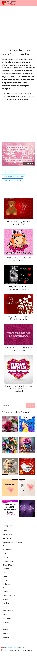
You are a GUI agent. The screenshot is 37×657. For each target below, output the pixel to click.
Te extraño (7, 618)
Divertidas (7, 572)
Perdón (6, 603)
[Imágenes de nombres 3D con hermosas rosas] (27, 445)
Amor (5, 531)
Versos (6, 633)
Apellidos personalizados (12, 542)
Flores (5, 576)
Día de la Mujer (8, 561)
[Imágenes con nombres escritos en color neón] (27, 508)
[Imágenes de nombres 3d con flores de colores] (10, 445)
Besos (5, 546)
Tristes (5, 626)
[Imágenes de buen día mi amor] (27, 466)
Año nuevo (7, 538)
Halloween (7, 584)
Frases (5, 580)
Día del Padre (8, 565)
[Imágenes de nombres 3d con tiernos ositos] (10, 466)
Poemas (6, 607)
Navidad (6, 588)
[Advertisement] (18, 27)
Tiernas (6, 622)
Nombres (6, 591)
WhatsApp (7, 637)
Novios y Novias (9, 595)
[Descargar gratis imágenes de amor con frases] (27, 487)
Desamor (6, 557)
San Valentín (8, 611)
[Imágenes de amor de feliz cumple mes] (27, 424)
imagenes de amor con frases (13, 176)
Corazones (7, 550)
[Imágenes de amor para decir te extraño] (10, 508)
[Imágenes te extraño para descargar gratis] (10, 487)
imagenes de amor (9, 172)
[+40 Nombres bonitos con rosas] (10, 424)
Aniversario (7, 534)
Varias (5, 630)
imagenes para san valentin (12, 180)
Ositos (5, 599)
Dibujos (6, 569)
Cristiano (6, 553)
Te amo (6, 614)
